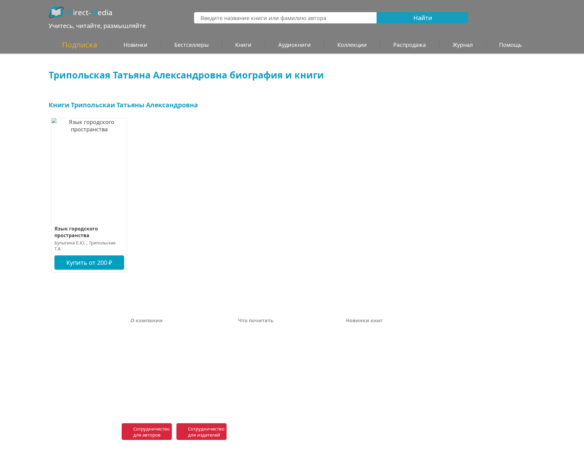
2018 (351, 403)
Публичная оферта (154, 401)
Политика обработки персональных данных (177, 389)
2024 (351, 349)
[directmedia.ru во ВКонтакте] (307, 432)
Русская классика (260, 401)
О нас (137, 367)
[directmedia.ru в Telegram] (320, 432)
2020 (351, 385)
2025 (351, 340)
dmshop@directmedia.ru (418, 450)
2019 (351, 394)
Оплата (139, 330)
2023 (351, 358)
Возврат (140, 340)
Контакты (143, 358)
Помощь (141, 349)
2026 (351, 330)
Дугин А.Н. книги (260, 349)
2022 (351, 367)
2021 (351, 376)
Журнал (463, 44)
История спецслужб (263, 340)
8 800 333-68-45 (429, 428)
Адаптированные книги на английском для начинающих (277, 379)
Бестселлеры (191, 44)
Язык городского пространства (76, 232)
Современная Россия (264, 358)
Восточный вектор (262, 330)
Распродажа (409, 44)
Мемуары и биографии (268, 367)
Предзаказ (144, 376)
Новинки (135, 44)
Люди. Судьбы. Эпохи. (266, 392)
